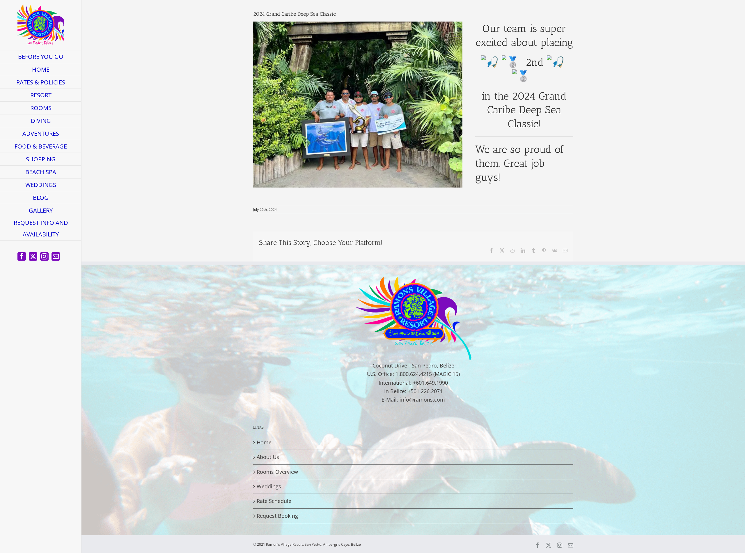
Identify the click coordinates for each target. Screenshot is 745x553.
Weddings (269, 486)
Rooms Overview (277, 471)
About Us (268, 456)
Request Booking (277, 515)
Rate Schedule (274, 500)
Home (264, 442)
